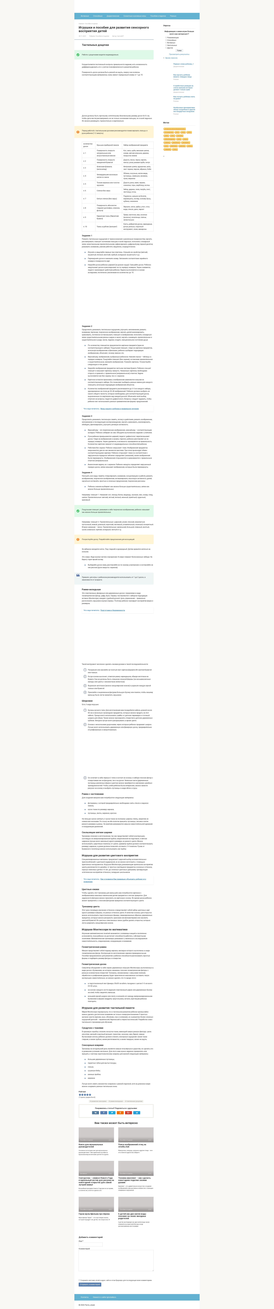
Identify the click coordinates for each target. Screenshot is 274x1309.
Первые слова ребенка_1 (183, 64)
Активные (85, 16)
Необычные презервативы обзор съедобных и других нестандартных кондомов (184, 109)
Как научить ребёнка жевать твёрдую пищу (182, 76)
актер (175, 149)
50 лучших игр (169, 132)
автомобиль (186, 142)
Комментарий (84, 1249)
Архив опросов (171, 58)
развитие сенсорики (99, 1101)
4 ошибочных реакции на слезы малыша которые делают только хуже (183, 88)
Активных (171, 43)
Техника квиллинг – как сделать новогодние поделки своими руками (134, 1180)
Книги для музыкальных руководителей (91, 1145)
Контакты (85, 1297)
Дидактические (113, 16)
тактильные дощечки (134, 1101)
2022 (166, 135)
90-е (177, 132)
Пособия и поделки (158, 16)
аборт (185, 139)
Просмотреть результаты (179, 54)
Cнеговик (179, 135)
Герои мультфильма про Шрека (94, 1214)
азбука (189, 145)
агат (166, 145)
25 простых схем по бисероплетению (175, 128)
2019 (189, 132)
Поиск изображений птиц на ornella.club (132, 1145)
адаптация (173, 145)
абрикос (167, 142)
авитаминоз (176, 142)
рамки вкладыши (116, 1101)
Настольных (172, 45)
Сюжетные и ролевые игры (135, 16)
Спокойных (171, 40)
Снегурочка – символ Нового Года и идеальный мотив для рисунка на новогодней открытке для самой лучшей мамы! (96, 1181)
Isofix (179, 139)
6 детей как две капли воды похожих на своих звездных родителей (132, 1216)
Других (170, 48)
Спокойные (97, 16)
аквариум (167, 149)
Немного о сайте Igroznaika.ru (104, 1297)
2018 (183, 132)
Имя (81, 1241)
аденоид (182, 145)
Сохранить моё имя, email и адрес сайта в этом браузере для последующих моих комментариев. (116, 1280)
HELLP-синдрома (169, 139)
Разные (173, 16)
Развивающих (173, 38)
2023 (172, 135)
